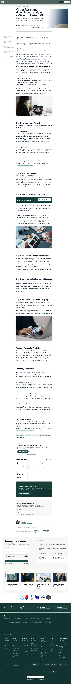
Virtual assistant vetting (20, 437)
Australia (55, 664)
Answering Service (16, 653)
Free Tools (61, 655)
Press (51, 650)
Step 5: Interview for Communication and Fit (8, 44)
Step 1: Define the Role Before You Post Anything (8, 34)
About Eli (43, 522)
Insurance (24, 643)
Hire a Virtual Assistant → (44, 199)
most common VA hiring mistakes (25, 165)
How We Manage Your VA (63, 644)
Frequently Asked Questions (7, 54)
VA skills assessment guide (31, 223)
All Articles (61, 654)
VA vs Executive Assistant (43, 649)
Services (25, 1)
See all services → (49, 459)
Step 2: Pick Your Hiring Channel (8, 37)
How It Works (15, 1)
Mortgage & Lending (25, 651)
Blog (60, 652)
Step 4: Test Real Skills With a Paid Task (8, 42)
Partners (51, 648)
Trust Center (61, 649)
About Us (51, 640)
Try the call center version (31, 454)
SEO (32, 643)
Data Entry (14, 651)
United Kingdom (47, 664)
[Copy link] (46, 27)
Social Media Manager (7, 643)
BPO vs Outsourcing (44, 650)
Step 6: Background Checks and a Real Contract (8, 47)
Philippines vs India (44, 643)
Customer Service (16, 648)
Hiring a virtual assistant (20, 435)
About (48, 1)
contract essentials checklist (32, 288)
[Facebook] (5, 635)
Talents (20, 1)
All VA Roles (15, 640)
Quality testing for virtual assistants (31, 435)
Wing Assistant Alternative (43, 653)
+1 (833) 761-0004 (9, 625)
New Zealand (64, 664)
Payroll (14, 643)
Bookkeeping (15, 642)
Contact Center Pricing (54, 645)
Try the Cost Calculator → (23, 451)
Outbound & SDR (25, 654)
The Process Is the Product (8, 56)
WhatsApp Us (7, 629)
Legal (23, 649)
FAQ (60, 650)
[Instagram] (10, 635)
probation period (19, 305)
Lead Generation (16, 650)
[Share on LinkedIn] (42, 27)
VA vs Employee (43, 644)
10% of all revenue (7, 622)
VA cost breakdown (47, 384)
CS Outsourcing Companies (43, 658)
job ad (36, 93)
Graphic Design (15, 645)
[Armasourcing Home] (2, 2)
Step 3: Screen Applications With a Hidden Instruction (8, 39)
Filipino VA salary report (21, 387)
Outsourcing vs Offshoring (43, 641)
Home (17, 6)
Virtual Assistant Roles (24, 6)
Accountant (6, 645)
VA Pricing (51, 643)
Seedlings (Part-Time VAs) (16, 658)
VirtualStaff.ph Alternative (43, 656)
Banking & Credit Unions (25, 646)
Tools (44, 1)
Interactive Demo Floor (26, 642)
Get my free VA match (16, 560)
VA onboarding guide (47, 313)
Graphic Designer (7, 642)
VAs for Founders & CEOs (16, 656)
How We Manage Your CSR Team (63, 647)
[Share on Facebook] (44, 27)
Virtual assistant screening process (44, 435)
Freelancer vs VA (43, 646)
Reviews (60, 642)
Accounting (33, 640)
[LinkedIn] (7, 635)
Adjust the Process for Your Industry (8, 52)
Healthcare (24, 648)
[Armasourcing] (28, 616)
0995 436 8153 (17, 625)
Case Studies (61, 640)
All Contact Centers (25, 640)
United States (36, 664)
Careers (61, 1)
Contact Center (32, 1)
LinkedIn (50, 522)
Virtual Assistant (6, 640)
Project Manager (6, 648)
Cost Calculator (62, 657)
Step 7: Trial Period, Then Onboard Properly (8, 49)
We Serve (39, 1)
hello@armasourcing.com (10, 627)
